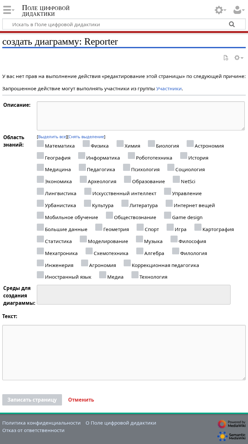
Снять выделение (86, 136)
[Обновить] (225, 58)
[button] (81, 399)
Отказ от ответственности (33, 430)
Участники (169, 88)
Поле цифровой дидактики (46, 11)
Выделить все (52, 136)
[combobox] (134, 295)
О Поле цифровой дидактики (121, 422)
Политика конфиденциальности (41, 422)
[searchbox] (43, 294)
